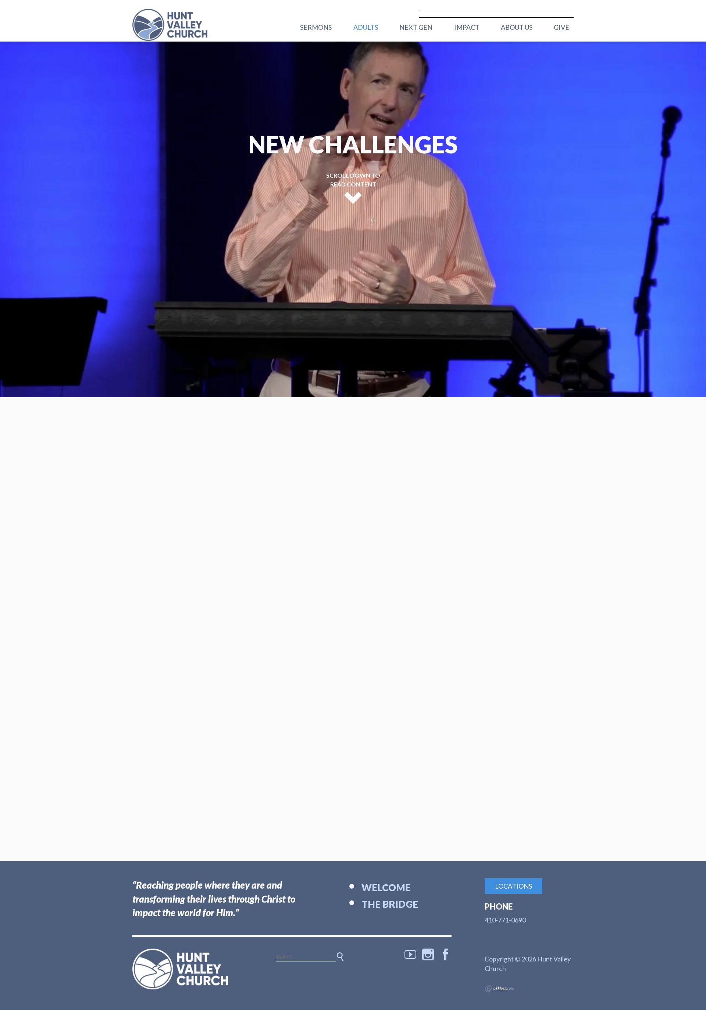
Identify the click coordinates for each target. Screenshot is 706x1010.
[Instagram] (428, 954)
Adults (365, 27)
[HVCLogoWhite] (180, 969)
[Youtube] (410, 954)
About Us (516, 27)
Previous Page (336, 366)
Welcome (386, 887)
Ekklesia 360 (499, 988)
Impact (466, 27)
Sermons (316, 27)
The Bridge (389, 904)
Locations (513, 886)
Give (561, 27)
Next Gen (415, 27)
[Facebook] (446, 954)
